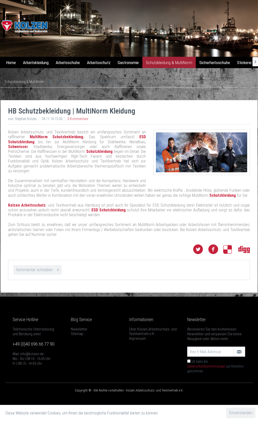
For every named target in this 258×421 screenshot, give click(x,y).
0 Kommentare (78, 119)
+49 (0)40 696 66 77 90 (33, 344)
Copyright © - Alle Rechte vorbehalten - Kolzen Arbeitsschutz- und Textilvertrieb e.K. (129, 390)
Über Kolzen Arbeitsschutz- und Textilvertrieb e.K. (153, 331)
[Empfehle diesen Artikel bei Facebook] (215, 249)
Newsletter (79, 329)
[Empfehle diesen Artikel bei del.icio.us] (230, 249)
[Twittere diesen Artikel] (200, 249)
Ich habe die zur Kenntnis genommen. (215, 366)
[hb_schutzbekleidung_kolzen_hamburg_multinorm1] (201, 152)
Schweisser (18, 146)
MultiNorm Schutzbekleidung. (57, 136)
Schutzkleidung (99, 151)
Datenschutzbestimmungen (206, 366)
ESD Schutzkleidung (108, 210)
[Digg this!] (244, 249)
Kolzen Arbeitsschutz (27, 205)
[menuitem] (11, 62)
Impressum (137, 338)
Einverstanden (240, 412)
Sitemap (77, 333)
